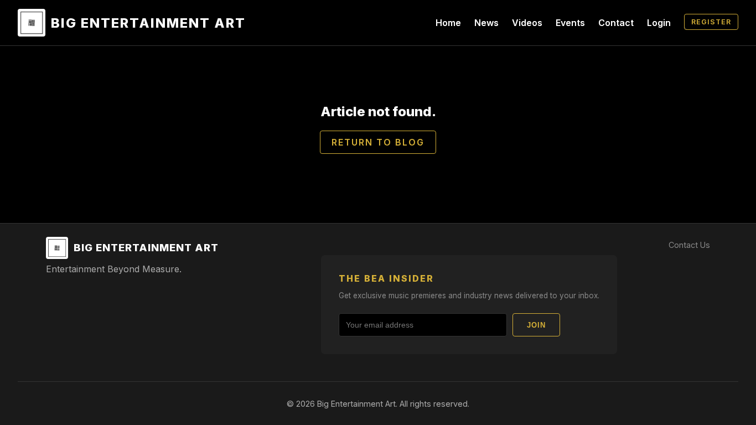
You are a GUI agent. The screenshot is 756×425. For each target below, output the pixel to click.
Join (536, 325)
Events (570, 22)
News (486, 22)
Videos (527, 22)
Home (448, 22)
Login (659, 22)
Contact (616, 22)
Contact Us (689, 245)
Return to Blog (378, 142)
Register (711, 22)
